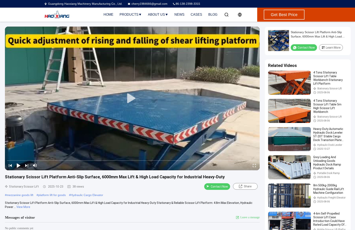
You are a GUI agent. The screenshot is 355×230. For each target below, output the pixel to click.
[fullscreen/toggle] (254, 165)
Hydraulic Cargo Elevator (87, 195)
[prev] (10, 165)
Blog (212, 14)
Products (129, 14)
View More (23, 207)
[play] (132, 98)
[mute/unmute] (35, 165)
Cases (196, 14)
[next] (27, 165)
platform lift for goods (52, 195)
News (179, 14)
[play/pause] (18, 165)
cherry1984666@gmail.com (149, 3)
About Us (156, 14)
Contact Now (219, 186)
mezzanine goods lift (20, 195)
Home (108, 14)
